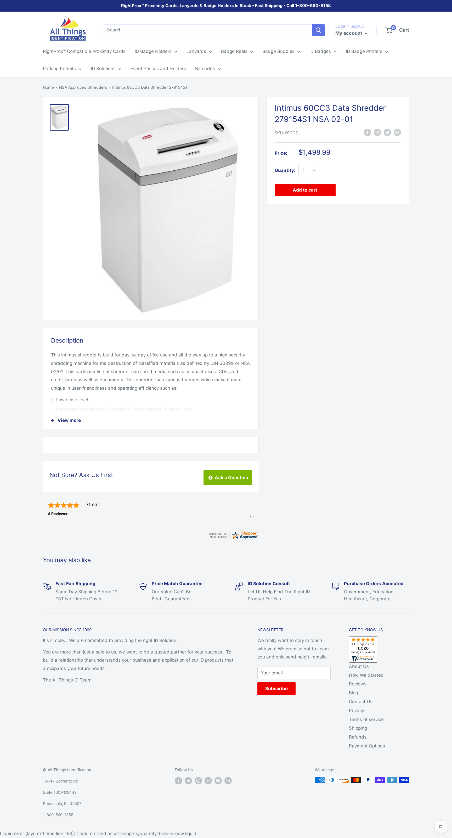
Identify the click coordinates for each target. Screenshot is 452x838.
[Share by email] (397, 132)
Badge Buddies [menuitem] (278, 51)
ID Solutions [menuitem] (103, 68)
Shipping (358, 728)
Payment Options (367, 745)
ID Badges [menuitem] (320, 51)
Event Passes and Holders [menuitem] (158, 68)
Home (48, 87)
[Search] (318, 30)
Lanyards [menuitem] (196, 51)
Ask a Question (231, 477)
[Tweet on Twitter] (387, 132)
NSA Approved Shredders (83, 87)
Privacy (356, 710)
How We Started (366, 675)
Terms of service (366, 719)
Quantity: (285, 170)
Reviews (357, 683)
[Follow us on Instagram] (198, 780)
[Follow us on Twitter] (188, 780)
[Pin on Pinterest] (377, 132)
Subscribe (276, 688)
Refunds (357, 737)
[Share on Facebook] (367, 132)
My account (349, 33)
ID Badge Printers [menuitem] (364, 51)
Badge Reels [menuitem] (234, 51)
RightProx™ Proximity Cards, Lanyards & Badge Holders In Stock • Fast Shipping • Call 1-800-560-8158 (226, 5)
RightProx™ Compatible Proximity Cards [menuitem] (84, 51)
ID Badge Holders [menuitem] (153, 51)
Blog (353, 692)
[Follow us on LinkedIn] (228, 780)
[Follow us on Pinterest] (208, 780)
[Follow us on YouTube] (218, 780)
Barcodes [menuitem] (205, 68)
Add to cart (305, 190)
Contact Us (360, 701)
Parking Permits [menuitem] (59, 68)
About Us (359, 666)
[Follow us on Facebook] (178, 780)
